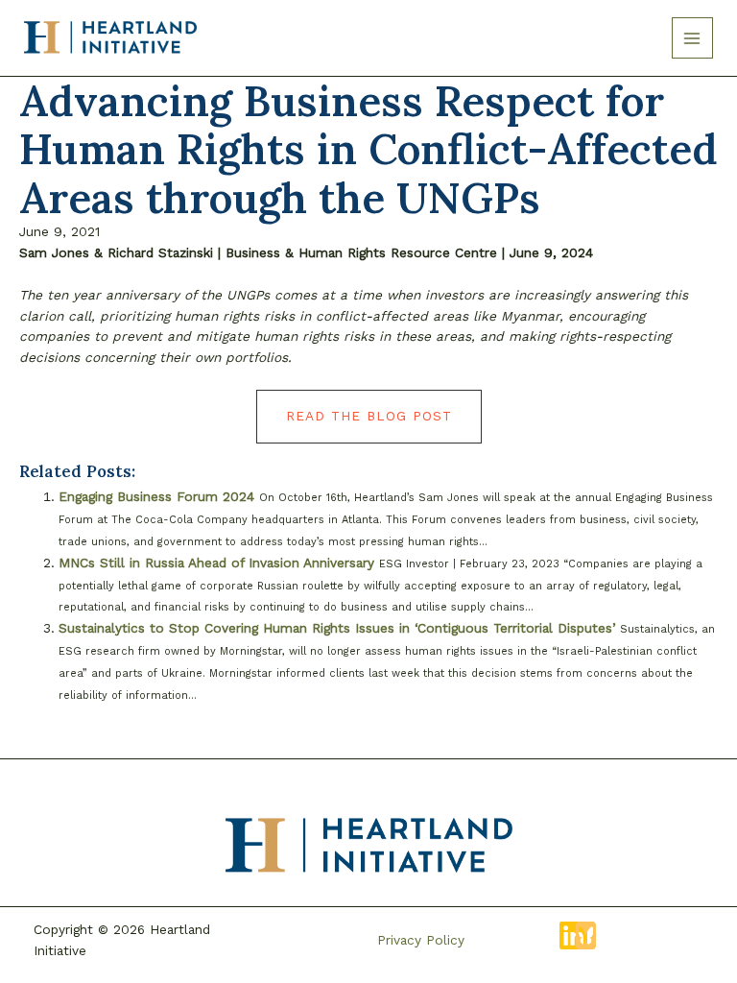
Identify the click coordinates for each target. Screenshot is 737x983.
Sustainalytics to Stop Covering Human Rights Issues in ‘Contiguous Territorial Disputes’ (337, 627)
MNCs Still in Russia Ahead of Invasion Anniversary (216, 562)
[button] (369, 417)
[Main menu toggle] (692, 38)
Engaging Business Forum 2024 (156, 496)
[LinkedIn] (573, 935)
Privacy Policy (420, 939)
